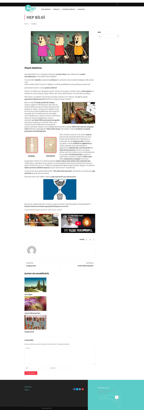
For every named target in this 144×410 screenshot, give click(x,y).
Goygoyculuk (31, 266)
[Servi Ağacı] (35, 285)
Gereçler (56, 9)
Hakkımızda (81, 9)
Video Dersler (45, 9)
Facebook (74, 389)
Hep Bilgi (33, 24)
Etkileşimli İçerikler (68, 9)
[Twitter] (90, 239)
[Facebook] (86, 239)
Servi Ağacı (28, 294)
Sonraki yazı (89, 263)
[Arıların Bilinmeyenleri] (35, 303)
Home (26, 24)
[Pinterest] (94, 239)
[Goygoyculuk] (35, 322)
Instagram (80, 389)
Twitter (77, 389)
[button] (59, 81)
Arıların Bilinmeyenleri (85, 266)
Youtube (83, 389)
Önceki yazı (29, 263)
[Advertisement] (108, 65)
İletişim (26, 390)
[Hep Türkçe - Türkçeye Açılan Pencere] (30, 8)
